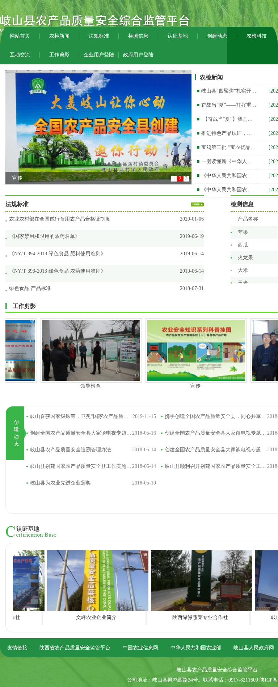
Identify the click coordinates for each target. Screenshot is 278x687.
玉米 (243, 273)
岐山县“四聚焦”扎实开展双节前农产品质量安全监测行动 (226, 91)
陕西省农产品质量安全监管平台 (75, 647)
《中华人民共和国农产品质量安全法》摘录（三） (226, 175)
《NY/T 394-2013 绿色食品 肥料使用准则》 (57, 253)
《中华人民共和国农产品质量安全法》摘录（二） (226, 189)
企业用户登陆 (99, 54)
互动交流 (20, 54)
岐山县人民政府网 (254, 647)
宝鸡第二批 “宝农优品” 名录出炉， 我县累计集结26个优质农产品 (226, 147)
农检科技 (257, 36)
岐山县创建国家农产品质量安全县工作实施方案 (93, 466)
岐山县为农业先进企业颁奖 (93, 483)
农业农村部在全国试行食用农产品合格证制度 (59, 219)
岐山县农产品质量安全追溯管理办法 (93, 449)
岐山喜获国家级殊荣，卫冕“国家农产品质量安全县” (93, 416)
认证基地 (178, 36)
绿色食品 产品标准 (30, 288)
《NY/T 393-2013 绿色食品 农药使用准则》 (57, 271)
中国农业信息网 (141, 647)
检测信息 (138, 36)
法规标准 (99, 36)
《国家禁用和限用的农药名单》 (44, 236)
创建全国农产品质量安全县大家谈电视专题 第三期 (93, 433)
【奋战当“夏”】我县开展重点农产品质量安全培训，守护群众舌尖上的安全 (226, 119)
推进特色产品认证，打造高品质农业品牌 (226, 133)
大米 (243, 260)
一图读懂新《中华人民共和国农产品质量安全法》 (226, 161)
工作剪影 (59, 54)
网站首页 (20, 36)
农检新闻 (59, 36)
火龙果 (245, 248)
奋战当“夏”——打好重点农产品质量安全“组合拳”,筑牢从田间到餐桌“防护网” (226, 105)
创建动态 (217, 36)
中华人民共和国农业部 (196, 647)
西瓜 (243, 235)
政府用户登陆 (138, 54)
